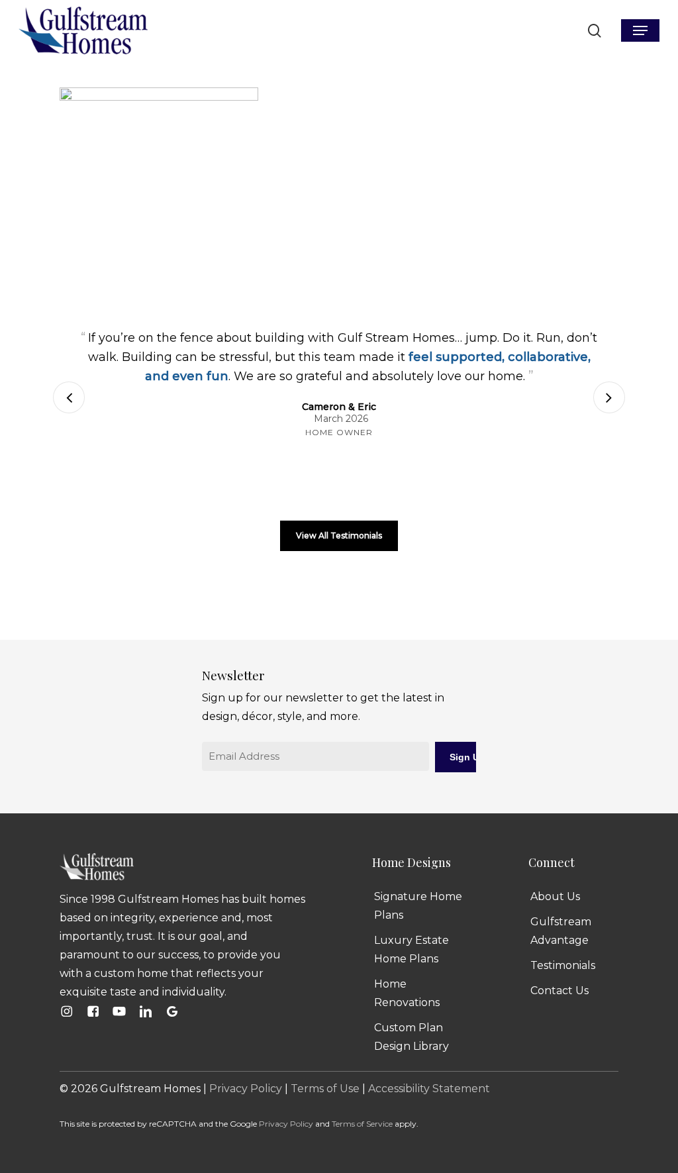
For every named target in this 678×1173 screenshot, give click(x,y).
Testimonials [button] (562, 965)
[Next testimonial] (609, 397)
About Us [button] (555, 896)
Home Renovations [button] (407, 993)
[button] (640, 30)
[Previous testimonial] (69, 397)
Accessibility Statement (429, 1088)
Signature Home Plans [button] (418, 905)
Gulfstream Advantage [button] (560, 930)
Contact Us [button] (559, 990)
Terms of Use (325, 1088)
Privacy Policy (245, 1088)
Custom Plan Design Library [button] (411, 1036)
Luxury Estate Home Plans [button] (411, 949)
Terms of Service (362, 1124)
